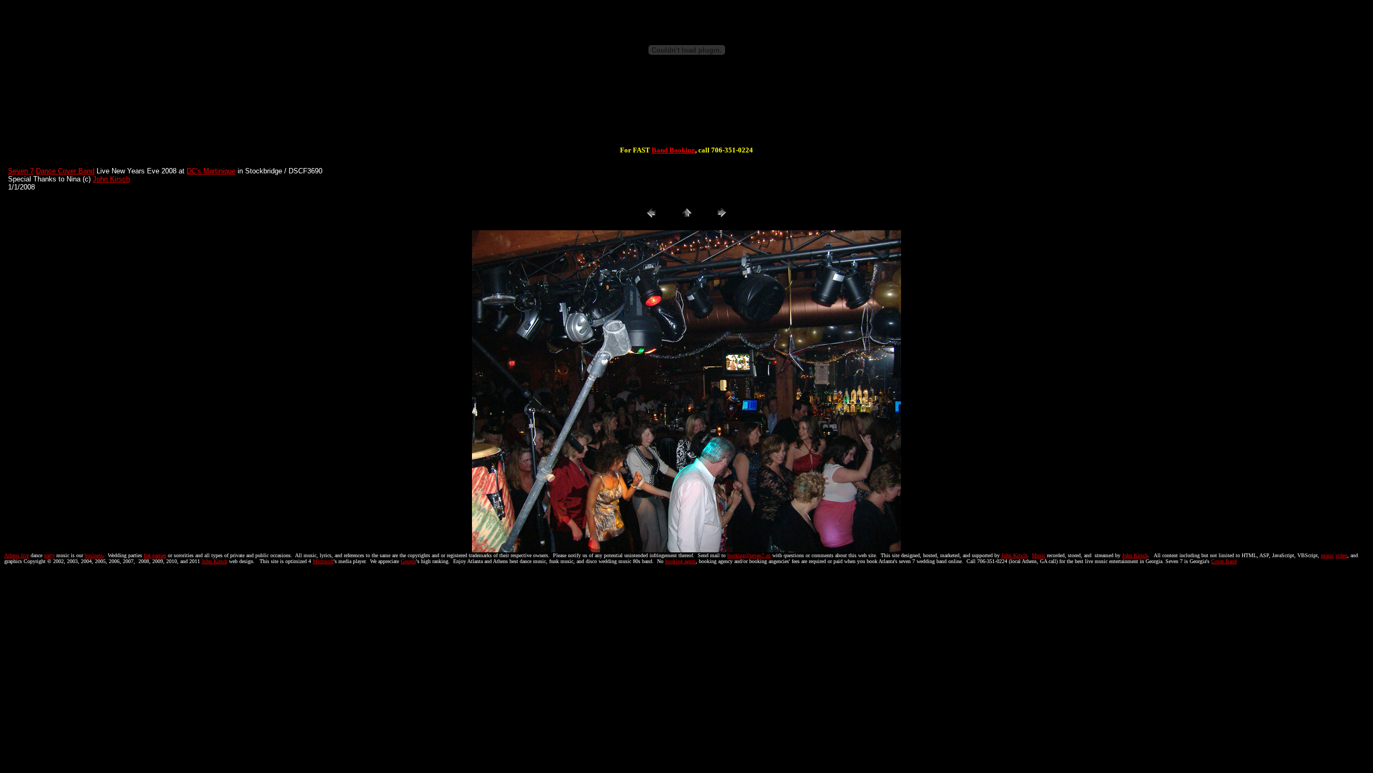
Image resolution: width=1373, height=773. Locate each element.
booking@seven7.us (749, 555)
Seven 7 (21, 171)
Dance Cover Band (65, 171)
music (1327, 555)
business (94, 555)
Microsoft (323, 561)
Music (1038, 555)
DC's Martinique (211, 171)
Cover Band (1224, 561)
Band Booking (673, 150)
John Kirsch (111, 179)
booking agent (680, 561)
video (1341, 555)
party (49, 555)
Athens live (16, 555)
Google (408, 561)
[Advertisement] (686, 112)
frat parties (155, 555)
